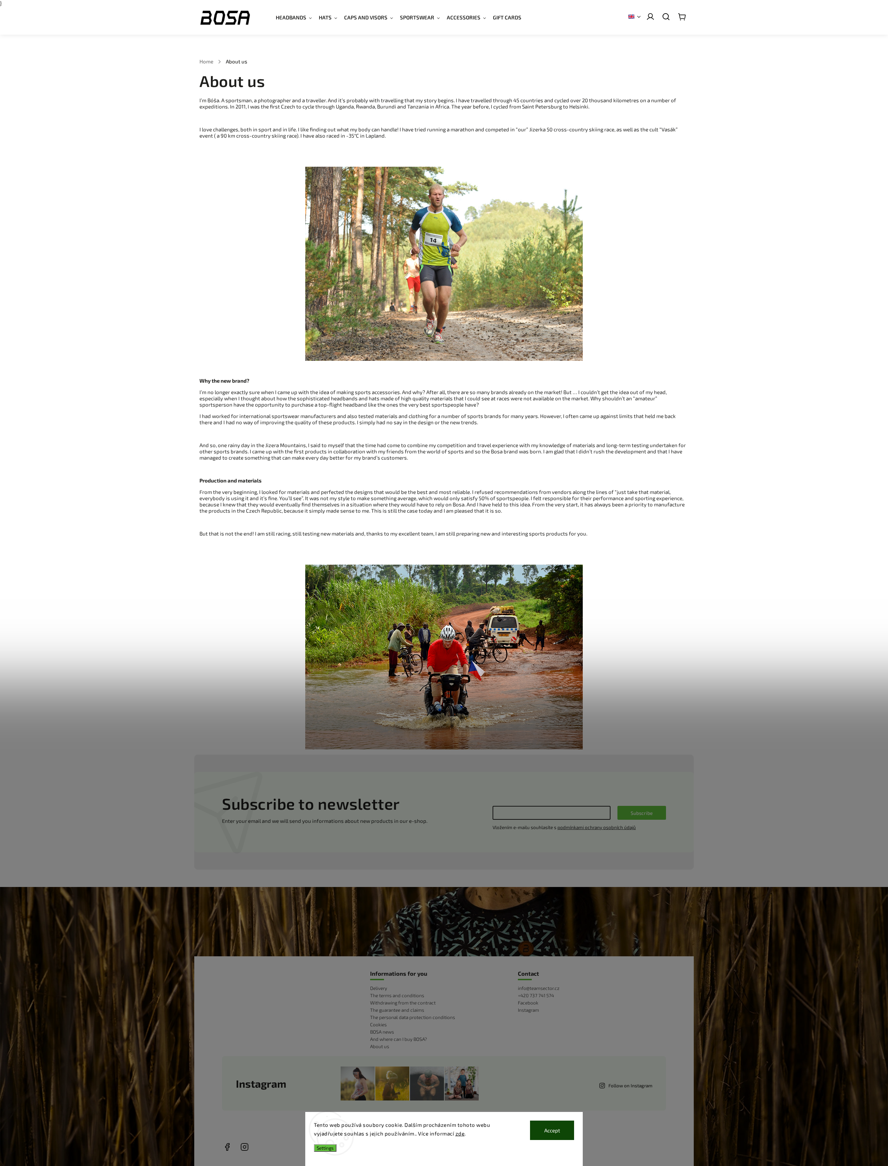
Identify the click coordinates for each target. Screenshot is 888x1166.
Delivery (378, 988)
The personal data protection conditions (412, 1017)
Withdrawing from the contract (403, 1003)
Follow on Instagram (630, 1085)
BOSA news (382, 1032)
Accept (552, 1130)
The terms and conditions (397, 995)
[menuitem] (297, 17)
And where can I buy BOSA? (398, 1039)
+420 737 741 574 (536, 995)
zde (460, 1133)
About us (379, 1046)
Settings (325, 1148)
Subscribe (642, 813)
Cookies (378, 1024)
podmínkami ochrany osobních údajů (596, 827)
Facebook (528, 1003)
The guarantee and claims (397, 1010)
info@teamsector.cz (539, 988)
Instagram (528, 1010)
